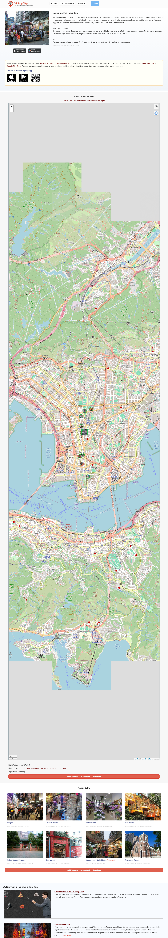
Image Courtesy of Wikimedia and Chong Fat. (20, 864)
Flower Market (91, 822)
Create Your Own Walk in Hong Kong (69, 891)
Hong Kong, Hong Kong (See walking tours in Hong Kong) (43, 768)
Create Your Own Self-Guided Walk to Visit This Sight (84, 100)
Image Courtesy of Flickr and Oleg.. (96, 864)
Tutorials (81, 4)
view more (67, 935)
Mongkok (10, 822)
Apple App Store (147, 63)
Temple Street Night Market (96, 860)
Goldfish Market (52, 822)
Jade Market (50, 860)
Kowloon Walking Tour (64, 924)
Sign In (95, 4)
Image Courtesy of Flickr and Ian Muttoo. (58, 864)
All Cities (53, 4)
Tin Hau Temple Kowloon (16, 860)
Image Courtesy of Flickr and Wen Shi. (18, 826)
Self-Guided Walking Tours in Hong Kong (56, 63)
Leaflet (137, 759)
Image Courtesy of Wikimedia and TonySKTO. (65, 45)
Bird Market (129, 822)
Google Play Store (14, 66)
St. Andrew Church (132, 860)
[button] (84, 431)
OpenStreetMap (146, 759)
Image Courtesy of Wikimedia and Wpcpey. (137, 864)
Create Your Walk (67, 4)
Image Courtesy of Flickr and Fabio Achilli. (58, 826)
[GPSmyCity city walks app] (20, 4)
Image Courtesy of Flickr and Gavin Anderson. (99, 826)
